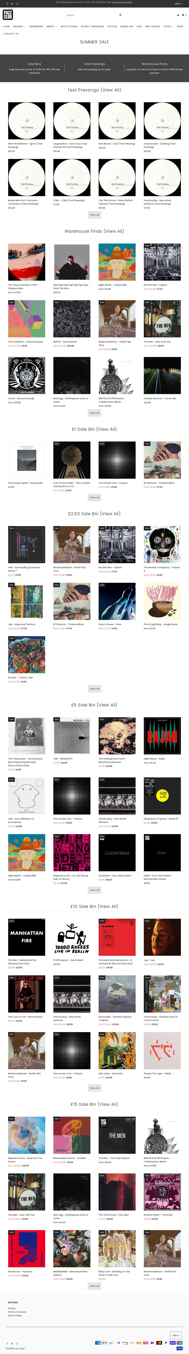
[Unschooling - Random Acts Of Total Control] (162, 994)
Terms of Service (17, 1311)
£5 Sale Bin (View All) (94, 705)
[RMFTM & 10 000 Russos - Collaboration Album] (117, 375)
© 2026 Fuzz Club (15, 1348)
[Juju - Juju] (162, 937)
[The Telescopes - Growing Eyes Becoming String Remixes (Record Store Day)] (26, 735)
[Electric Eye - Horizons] (26, 1248)
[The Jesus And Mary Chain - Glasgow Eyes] (26, 262)
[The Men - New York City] (162, 318)
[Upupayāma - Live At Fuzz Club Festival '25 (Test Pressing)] (71, 120)
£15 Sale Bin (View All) (94, 1104)
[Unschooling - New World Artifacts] (117, 796)
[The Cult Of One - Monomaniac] (26, 994)
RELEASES (18, 26)
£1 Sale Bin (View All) (94, 429)
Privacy (12, 1308)
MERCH (50, 26)
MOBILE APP (127, 26)
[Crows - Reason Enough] (26, 375)
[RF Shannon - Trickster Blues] (162, 460)
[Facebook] (7, 4)
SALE (139, 26)
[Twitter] (11, 4)
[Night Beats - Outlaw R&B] (117, 262)
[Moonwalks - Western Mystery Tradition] (117, 994)
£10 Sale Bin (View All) (94, 906)
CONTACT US (10, 33)
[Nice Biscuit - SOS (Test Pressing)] (117, 120)
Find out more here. (122, 2)
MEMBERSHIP (36, 26)
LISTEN (167, 26)
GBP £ (178, 3)
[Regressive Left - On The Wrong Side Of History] (71, 852)
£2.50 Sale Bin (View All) (94, 514)
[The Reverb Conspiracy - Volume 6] (162, 544)
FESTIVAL (112, 26)
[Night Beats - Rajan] (162, 735)
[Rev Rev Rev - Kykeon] (162, 262)
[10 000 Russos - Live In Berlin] (71, 937)
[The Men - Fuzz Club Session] (117, 1135)
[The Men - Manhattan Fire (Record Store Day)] (26, 937)
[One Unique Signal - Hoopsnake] (26, 460)
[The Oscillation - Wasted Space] (26, 318)
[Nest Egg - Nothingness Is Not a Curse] (71, 375)
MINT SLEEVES (152, 26)
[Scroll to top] (183, 1348)
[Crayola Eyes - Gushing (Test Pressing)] (162, 120)
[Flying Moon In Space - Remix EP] (162, 796)
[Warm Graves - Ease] (117, 601)
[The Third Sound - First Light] (117, 1192)
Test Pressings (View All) (95, 90)
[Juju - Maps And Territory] (26, 601)
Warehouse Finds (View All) (94, 231)
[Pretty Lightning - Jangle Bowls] (162, 601)
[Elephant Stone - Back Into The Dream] (26, 1135)
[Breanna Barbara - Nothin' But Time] (117, 318)
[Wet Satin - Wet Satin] (117, 1050)
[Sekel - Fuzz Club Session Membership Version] (162, 852)
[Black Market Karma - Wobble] (71, 1135)
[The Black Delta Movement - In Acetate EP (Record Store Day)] (117, 937)
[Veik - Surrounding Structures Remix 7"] (26, 544)
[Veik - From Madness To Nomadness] (26, 796)
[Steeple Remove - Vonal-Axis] (162, 375)
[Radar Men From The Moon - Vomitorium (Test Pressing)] (26, 177)
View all (94, 214)
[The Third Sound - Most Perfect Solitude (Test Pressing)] (117, 177)
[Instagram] (16, 4)
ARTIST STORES (69, 26)
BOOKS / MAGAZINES (92, 26)
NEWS (180, 26)
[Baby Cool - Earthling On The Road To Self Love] (117, 1248)
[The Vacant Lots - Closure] (117, 460)
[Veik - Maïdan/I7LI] (71, 735)
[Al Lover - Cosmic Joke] (26, 654)
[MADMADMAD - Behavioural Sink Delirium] (71, 1248)
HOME (6, 26)
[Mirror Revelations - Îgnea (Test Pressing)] (26, 120)
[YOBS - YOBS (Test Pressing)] (71, 177)
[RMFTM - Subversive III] (71, 318)
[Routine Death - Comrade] (162, 1192)
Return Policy (15, 1315)
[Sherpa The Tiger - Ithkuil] (162, 1050)
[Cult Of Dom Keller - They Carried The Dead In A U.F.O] (71, 460)
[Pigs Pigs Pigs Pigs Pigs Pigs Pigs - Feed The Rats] (71, 262)
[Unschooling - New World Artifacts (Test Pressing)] (162, 177)
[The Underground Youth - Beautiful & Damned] (117, 735)
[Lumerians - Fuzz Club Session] (117, 852)
